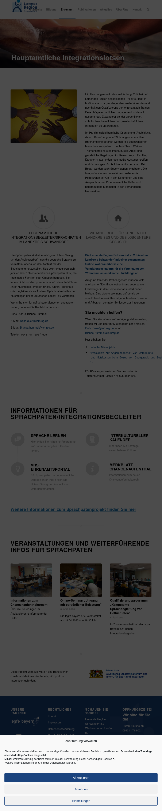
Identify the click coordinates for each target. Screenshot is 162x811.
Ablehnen (81, 789)
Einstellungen (81, 801)
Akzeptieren (81, 777)
